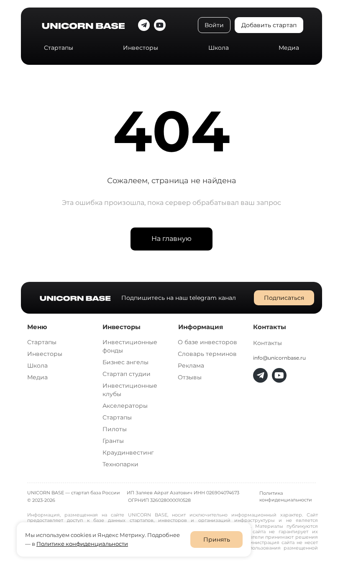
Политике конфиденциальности (82, 543)
